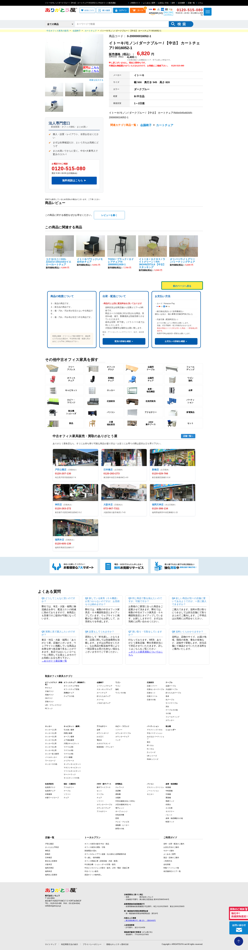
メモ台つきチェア (104, 703)
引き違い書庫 (69, 730)
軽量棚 (168, 787)
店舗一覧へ (188, 436)
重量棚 (168, 798)
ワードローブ (50, 761)
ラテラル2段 (68, 747)
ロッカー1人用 (50, 730)
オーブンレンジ (121, 811)
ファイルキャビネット (72, 771)
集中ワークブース (104, 787)
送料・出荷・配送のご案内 (173, 844)
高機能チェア (69, 693)
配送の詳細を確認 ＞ (124, 341)
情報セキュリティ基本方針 (117, 944)
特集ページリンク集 (171, 868)
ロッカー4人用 (50, 740)
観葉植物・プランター (105, 747)
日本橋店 (48, 858)
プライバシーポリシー (92, 944)
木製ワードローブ (52, 798)
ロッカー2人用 (50, 733)
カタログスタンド (104, 743)
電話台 (99, 740)
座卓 (167, 696)
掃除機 (118, 794)
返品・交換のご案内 (171, 858)
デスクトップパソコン (155, 787)
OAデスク (49, 698)
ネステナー (170, 811)
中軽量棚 (169, 791)
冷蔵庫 (118, 798)
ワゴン (118, 686)
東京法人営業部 (51, 861)
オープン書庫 (69, 737)
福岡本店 (48, 871)
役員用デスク (50, 787)
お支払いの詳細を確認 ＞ (176, 341)
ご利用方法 (167, 861)
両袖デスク (49, 695)
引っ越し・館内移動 (92, 858)
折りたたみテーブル (173, 693)
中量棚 (168, 794)
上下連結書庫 (69, 740)
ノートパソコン (153, 791)
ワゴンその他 (120, 693)
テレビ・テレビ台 (122, 822)
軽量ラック (170, 822)
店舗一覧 (191, 3)
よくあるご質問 (149, 3)
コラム (200, 3)
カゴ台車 (169, 808)
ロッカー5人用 (50, 743)
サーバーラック (70, 774)
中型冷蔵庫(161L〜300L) (125, 801)
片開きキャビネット (71, 743)
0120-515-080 (69, 168)
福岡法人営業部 (51, 875)
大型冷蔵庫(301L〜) (123, 805)
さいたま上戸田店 (52, 847)
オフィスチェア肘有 (71, 686)
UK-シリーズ (152, 756)
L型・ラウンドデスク (53, 705)
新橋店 (47, 854)
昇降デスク (49, 702)
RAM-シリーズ (152, 759)
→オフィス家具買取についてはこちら (145, 653)
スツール (100, 700)
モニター (150, 794)
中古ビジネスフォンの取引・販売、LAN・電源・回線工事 (107, 868)
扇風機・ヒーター (122, 825)
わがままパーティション (155, 738)
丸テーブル (170, 700)
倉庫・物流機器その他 (174, 818)
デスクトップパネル (154, 730)
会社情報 (166, 864)
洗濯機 (118, 791)
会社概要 (181, 3)
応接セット (151, 693)
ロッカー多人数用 (52, 754)
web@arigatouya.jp (53, 906)
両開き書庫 (68, 733)
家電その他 (119, 829)
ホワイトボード (103, 733)
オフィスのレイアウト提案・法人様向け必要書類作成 (105, 854)
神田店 (47, 851)
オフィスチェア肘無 (71, 689)
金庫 (98, 730)
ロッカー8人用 (50, 750)
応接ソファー (152, 686)
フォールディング (172, 717)
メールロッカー (51, 757)
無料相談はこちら (74, 180)
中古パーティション (154, 733)
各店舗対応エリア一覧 (172, 871)
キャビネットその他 (71, 778)
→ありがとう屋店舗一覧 (54, 661)
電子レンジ (119, 808)
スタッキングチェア (104, 689)
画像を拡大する (96, 80)
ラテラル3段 (68, 750)
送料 (173, 3)
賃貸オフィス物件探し (93, 875)
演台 (167, 707)
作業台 (168, 805)
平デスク (48, 688)
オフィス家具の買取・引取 (95, 847)
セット (99, 791)
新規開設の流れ (91, 851)
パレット (169, 815)
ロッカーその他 (51, 764)
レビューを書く (109, 215)
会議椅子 (146, 125)
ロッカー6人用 (50, 747)
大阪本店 (48, 864)
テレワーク (119, 787)
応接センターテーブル (155, 689)
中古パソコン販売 (91, 871)
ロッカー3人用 (50, 737)
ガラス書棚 (68, 757)
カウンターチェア (122, 737)
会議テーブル (171, 686)
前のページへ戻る (182, 286)
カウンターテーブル (123, 733)
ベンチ (118, 740)
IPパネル (150, 745)
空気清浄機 (119, 815)
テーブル (67, 791)
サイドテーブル (172, 703)
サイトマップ (50, 944)
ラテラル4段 (68, 754)
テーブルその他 (172, 710)
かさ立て (100, 737)
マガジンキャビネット (72, 768)
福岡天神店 (49, 868)
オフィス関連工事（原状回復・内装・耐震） (102, 861)
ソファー (118, 730)
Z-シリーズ (151, 752)
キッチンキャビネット (72, 764)
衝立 (148, 742)
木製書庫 (48, 794)
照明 (117, 818)
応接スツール (152, 696)
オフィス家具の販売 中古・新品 (97, 844)
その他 (168, 713)
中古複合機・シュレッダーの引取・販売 (100, 864)
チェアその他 (69, 696)
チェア (66, 798)
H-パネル (150, 749)
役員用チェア (50, 791)
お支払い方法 (163, 3)
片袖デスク (49, 691)
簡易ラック (170, 801)
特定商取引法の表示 (69, 944)
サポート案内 (168, 851)
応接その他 (151, 700)
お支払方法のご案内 (171, 847)
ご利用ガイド (135, 3)
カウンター (170, 720)
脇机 (117, 689)
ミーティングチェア (104, 686)
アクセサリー (69, 787)
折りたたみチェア (104, 696)
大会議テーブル (172, 689)
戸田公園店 (49, 844)
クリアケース (69, 761)
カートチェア (164, 125)
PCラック (49, 709)
